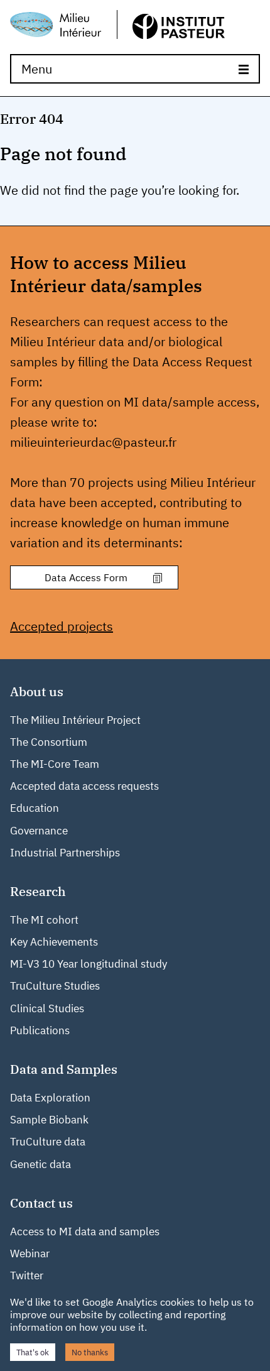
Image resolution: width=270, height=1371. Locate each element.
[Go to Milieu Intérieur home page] (117, 25)
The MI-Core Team (54, 764)
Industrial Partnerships (65, 853)
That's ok (32, 1352)
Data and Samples (63, 1069)
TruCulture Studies (55, 986)
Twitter (26, 1275)
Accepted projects (61, 626)
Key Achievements (54, 942)
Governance (39, 831)
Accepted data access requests (84, 786)
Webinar (30, 1253)
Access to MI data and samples (84, 1231)
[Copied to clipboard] (157, 579)
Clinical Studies (47, 1008)
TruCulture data (47, 1142)
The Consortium (48, 742)
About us (36, 691)
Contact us (41, 1202)
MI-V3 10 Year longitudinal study (88, 964)
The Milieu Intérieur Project (75, 720)
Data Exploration (50, 1098)
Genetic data (40, 1164)
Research (38, 891)
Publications (40, 1030)
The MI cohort (44, 920)
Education (34, 808)
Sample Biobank (49, 1120)
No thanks (90, 1352)
